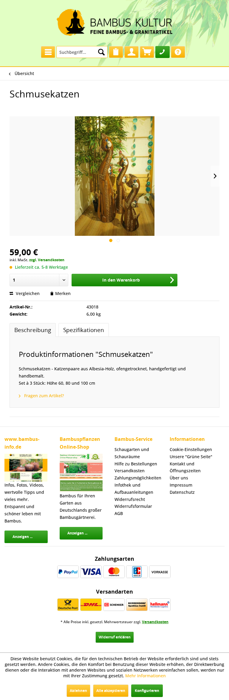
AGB (118, 513)
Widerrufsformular (133, 506)
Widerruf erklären (115, 637)
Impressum (181, 485)
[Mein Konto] (131, 52)
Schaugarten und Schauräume (131, 453)
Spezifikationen (83, 330)
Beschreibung (32, 330)
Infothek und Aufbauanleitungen (133, 488)
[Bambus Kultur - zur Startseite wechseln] (114, 21)
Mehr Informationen (145, 675)
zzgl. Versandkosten (46, 259)
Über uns (179, 478)
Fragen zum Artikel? (43, 395)
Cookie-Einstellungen (191, 449)
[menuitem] (48, 50)
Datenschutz (182, 492)
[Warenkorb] (147, 52)
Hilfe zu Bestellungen (135, 464)
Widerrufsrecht (129, 499)
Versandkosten (129, 470)
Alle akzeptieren (110, 690)
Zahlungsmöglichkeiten (136, 478)
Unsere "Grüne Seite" (191, 456)
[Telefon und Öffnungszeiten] (162, 52)
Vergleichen (27, 293)
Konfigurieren (147, 690)
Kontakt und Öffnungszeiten (185, 467)
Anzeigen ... (23, 536)
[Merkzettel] (116, 52)
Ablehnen (78, 690)
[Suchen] (101, 52)
